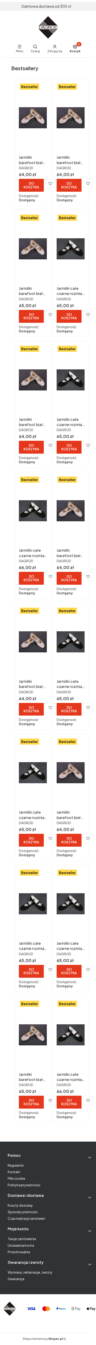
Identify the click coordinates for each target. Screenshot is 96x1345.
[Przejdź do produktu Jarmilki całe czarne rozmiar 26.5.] (33, 511)
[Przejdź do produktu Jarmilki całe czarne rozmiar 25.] (71, 380)
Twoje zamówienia (22, 1239)
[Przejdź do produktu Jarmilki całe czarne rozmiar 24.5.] (33, 904)
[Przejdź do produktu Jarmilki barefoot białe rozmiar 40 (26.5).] (33, 249)
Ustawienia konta (21, 1245)
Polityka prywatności (24, 1185)
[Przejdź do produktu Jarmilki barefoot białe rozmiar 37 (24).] (71, 511)
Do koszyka (31, 185)
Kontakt (14, 1172)
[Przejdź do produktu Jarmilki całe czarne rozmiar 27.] (33, 773)
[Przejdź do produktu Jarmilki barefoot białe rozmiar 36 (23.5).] (71, 773)
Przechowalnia (19, 1252)
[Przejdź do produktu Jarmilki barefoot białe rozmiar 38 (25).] (33, 118)
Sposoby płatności (23, 1212)
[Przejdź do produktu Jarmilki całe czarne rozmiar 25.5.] (71, 642)
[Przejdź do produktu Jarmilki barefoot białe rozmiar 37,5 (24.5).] (33, 642)
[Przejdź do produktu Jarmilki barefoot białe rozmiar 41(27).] (33, 1035)
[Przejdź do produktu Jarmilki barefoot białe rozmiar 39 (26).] (71, 118)
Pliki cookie (16, 1178)
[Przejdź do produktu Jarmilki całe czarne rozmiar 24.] (71, 904)
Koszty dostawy (20, 1205)
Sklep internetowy (43, 1339)
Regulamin (16, 1165)
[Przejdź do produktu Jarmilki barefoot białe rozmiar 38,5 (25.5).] (33, 380)
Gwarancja (16, 1279)
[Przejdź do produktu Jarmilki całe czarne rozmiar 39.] (71, 249)
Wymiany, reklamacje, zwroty (30, 1272)
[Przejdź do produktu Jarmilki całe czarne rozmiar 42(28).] (71, 1035)
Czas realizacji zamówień (26, 1218)
